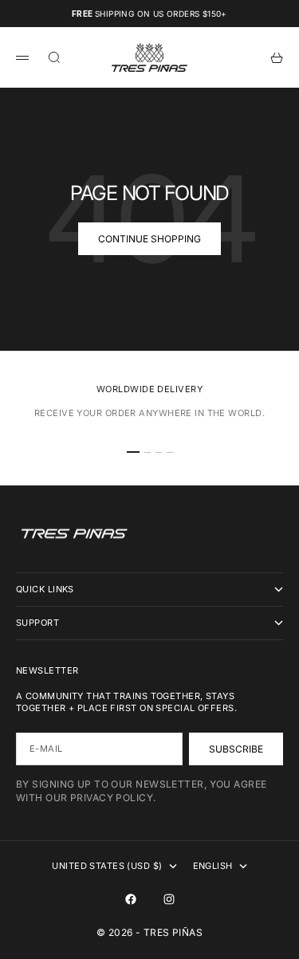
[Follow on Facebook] (130, 899)
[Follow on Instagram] (169, 899)
